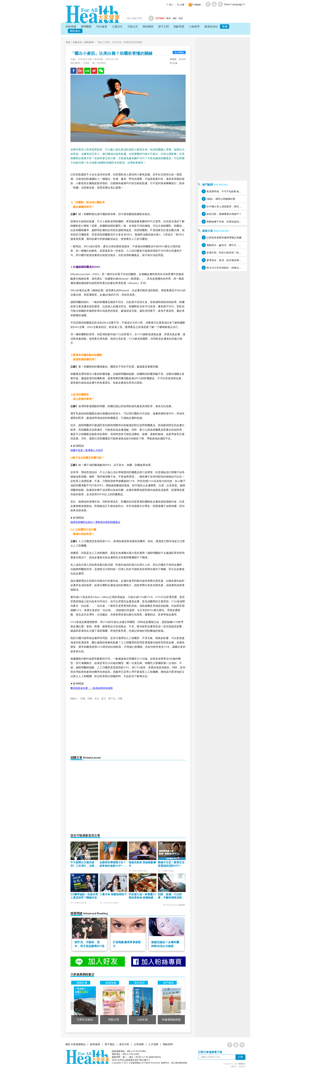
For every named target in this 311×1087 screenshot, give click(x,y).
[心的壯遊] (142, 1001)
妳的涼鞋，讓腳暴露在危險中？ (224, 214)
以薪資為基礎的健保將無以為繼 (224, 237)
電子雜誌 (110, 1044)
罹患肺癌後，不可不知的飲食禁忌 (225, 191)
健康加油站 (211, 26)
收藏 (174, 63)
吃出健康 (102, 26)
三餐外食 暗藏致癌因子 (113, 894)
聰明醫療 (86, 26)
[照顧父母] (114, 1001)
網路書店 (75, 31)
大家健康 (93, 14)
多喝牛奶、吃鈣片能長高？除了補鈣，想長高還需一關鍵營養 (240, 252)
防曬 (83, 698)
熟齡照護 (179, 26)
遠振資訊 (242, 1066)
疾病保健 (71, 26)
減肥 (175, 18)
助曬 (89, 698)
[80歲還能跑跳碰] (171, 1001)
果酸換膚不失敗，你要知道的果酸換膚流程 (230, 221)
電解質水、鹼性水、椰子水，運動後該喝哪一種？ (234, 245)
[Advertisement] (97, 726)
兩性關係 (148, 26)
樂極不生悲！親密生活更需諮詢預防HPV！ (171, 864)
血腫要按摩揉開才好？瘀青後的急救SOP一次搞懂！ (113, 864)
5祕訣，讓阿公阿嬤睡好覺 (221, 198)
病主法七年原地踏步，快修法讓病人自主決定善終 (234, 267)
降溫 (181, 18)
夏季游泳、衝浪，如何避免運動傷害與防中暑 (231, 260)
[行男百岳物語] (85, 1001)
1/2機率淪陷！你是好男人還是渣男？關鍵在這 (84, 896)
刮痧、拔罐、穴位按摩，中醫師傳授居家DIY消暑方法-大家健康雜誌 (171, 896)
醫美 (169, 18)
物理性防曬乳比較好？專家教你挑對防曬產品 (95, 522)
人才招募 (153, 1044)
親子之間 (163, 26)
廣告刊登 (124, 1044)
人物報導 (194, 26)
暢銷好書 (82, 982)
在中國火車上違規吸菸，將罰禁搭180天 (228, 206)
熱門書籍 (168, 982)
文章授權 (139, 1044)
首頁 (68, 42)
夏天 (103, 698)
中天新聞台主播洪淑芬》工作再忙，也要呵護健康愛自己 (83, 864)
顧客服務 (95, 1044)
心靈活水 (117, 26)
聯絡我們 (168, 1044)
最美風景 (139, 982)
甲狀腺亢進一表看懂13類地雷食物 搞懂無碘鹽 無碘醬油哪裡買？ (142, 896)
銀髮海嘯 (110, 982)
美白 (96, 698)
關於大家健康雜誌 (76, 1044)
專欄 (224, 26)
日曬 (120, 698)
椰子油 (111, 698)
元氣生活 (132, 26)
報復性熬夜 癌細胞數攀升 (142, 864)
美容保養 (89, 42)
